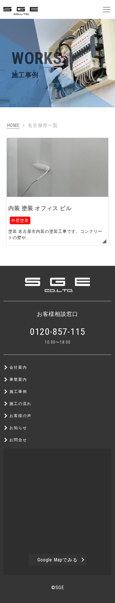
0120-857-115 (57, 331)
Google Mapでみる (57, 560)
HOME (13, 125)
